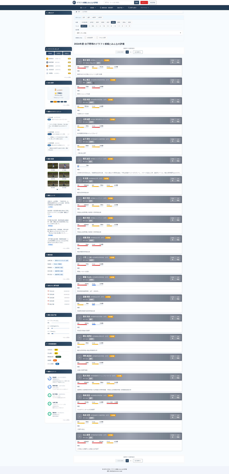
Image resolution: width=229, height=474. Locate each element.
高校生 (50, 53)
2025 (118, 22)
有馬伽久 (51, 73)
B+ (104, 26)
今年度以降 (84, 22)
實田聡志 (50, 216)
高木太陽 (50, 268)
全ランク (84, 26)
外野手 (100, 17)
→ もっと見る (67, 77)
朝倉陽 (49, 261)
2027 (108, 22)
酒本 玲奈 (86, 316)
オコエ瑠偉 (50, 360)
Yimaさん (52, 326)
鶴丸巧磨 (51, 301)
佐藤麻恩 (50, 245)
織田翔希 (51, 117)
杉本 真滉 (55, 413)
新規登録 (152, 2)
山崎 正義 (55, 394)
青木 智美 (86, 60)
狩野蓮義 (50, 226)
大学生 (58, 53)
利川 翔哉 (55, 386)
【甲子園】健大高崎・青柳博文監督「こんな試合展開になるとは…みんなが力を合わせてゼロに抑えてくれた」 (58, 231)
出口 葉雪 (86, 435)
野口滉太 (50, 271)
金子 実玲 (86, 139)
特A (93, 26)
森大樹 (49, 275)
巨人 (55, 357)
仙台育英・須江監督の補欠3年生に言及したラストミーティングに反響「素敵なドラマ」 (58, 203)
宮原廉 (51, 62)
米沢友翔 (51, 69)
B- (111, 26)
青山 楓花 (86, 80)
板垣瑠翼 (53, 170)
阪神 (56, 350)
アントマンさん (54, 331)
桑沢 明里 (86, 198)
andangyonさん (54, 321)
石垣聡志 (50, 235)
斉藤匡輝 (64, 179)
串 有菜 (85, 178)
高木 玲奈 (86, 375)
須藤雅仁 (51, 304)
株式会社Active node (116, 471)
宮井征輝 (51, 291)
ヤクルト (58, 353)
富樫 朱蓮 (55, 377)
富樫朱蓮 (59, 93)
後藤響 (49, 357)
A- (100, 26)
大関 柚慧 (86, 119)
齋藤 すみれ (87, 277)
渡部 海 (54, 404)
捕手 (89, 17)
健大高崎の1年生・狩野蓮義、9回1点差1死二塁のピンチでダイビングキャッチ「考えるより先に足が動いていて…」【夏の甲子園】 (58, 222)
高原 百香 (86, 415)
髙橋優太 (50, 264)
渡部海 (51, 66)
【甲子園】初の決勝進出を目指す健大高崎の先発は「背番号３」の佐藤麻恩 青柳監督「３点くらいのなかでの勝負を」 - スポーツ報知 (58, 241)
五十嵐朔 (53, 188)
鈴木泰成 (51, 58)
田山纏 (50, 207)
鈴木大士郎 (52, 179)
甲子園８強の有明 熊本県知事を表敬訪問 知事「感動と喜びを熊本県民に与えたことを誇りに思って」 (58, 212)
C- (122, 26)
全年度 (91, 22)
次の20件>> (138, 52)
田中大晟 (64, 170)
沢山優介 (50, 350)
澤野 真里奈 (87, 356)
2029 (97, 22)
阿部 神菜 (86, 99)
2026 (113, 22)
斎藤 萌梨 (86, 297)
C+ (115, 26)
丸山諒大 (64, 188)
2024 (124, 22)
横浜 (57, 360)
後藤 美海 (86, 237)
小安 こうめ (87, 257)
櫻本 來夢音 (87, 336)
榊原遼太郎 (50, 353)
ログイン (144, 2)
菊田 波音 (86, 159)
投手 (84, 17)
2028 (102, 22)
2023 (129, 22)
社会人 (67, 53)
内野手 (94, 17)
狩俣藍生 (50, 364)
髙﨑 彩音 (86, 395)
